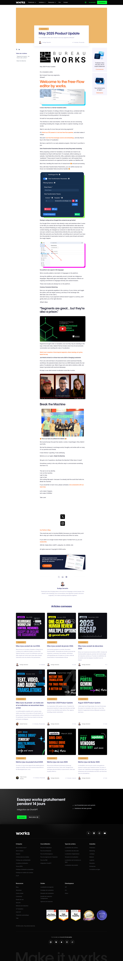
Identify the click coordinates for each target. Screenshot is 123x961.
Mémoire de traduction (22, 905)
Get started (22, 817)
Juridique (91, 854)
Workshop (18, 890)
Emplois (18, 854)
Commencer (102, 2)
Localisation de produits (71, 865)
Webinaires (99, 93)
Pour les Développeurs (46, 854)
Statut (66, 893)
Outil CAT (18, 912)
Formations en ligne (94, 869)
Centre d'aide (19, 893)
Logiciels (91, 860)
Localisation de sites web (72, 850)
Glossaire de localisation (71, 857)
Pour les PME (43, 860)
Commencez (100, 69)
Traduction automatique (22, 915)
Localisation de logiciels (46, 887)
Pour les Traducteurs (46, 847)
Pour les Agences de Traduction (49, 857)
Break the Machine (21, 61)
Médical (91, 857)
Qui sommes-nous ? (21, 847)
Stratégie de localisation (47, 890)
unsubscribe (43, 542)
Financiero (92, 847)
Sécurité (18, 902)
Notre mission (19, 850)
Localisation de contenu (71, 847)
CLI (66, 890)
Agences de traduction (46, 901)
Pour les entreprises (45, 850)
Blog (49, 530)
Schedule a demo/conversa (41, 818)
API (66, 887)
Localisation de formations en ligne (73, 861)
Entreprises (92, 866)
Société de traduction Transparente (46, 897)
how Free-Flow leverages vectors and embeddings (60, 137)
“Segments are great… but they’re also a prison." (23, 57)
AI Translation (19, 909)
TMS (17, 918)
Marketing (92, 850)
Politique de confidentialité (23, 860)
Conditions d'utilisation (22, 863)
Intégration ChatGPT (45, 863)
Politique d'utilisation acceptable (24, 869)
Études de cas (19, 899)
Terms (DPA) (19, 866)
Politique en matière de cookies (24, 872)
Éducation (92, 863)
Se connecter (92, 2)
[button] (32, 2)
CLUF (17, 875)
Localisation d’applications (72, 854)
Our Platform (43, 530)
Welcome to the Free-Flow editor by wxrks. (62, 83)
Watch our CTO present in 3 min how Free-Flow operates (57, 132)
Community (19, 896)
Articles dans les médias (22, 857)
